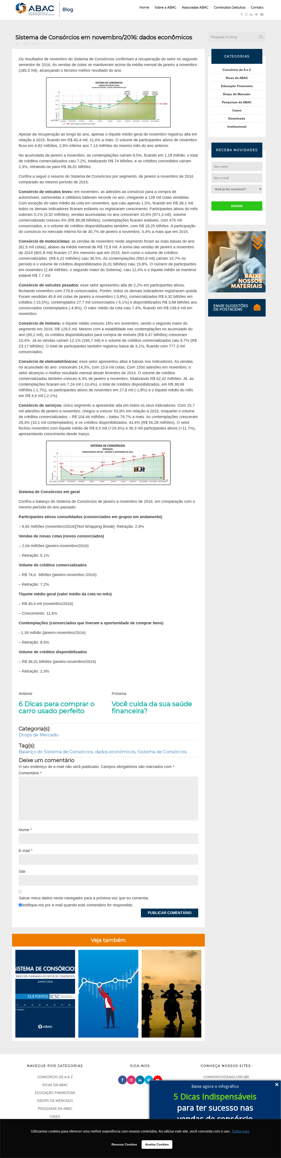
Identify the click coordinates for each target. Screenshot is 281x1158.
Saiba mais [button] (240, 1131)
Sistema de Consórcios (162, 751)
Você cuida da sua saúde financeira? (152, 707)
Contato (257, 7)
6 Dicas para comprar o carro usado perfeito (56, 707)
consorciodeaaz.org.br (226, 1077)
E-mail (25, 850)
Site (22, 871)
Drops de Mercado (38, 734)
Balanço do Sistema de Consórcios (56, 751)
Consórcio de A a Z (237, 70)
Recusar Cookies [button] (124, 1144)
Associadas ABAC (195, 7)
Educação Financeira (237, 86)
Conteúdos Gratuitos (229, 7)
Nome (25, 830)
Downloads (236, 118)
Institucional (236, 126)
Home (144, 7)
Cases (236, 110)
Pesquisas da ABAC (237, 102)
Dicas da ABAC (237, 78)
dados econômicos (115, 751)
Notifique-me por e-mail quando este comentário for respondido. (77, 905)
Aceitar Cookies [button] (157, 1144)
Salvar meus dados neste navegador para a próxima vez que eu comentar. (84, 898)
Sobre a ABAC (165, 7)
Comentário (30, 773)
